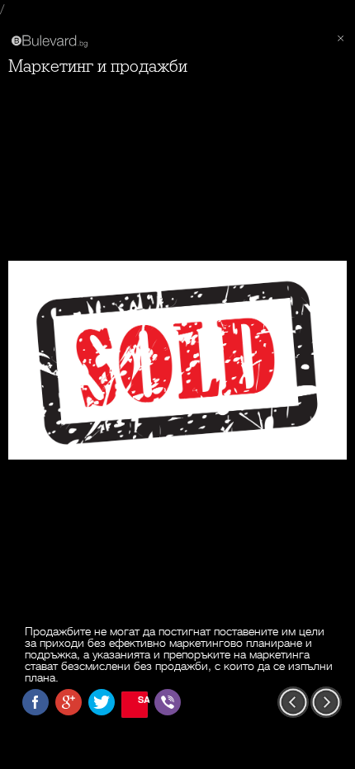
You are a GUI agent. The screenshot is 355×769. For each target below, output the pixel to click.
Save (143, 699)
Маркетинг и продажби (97, 66)
